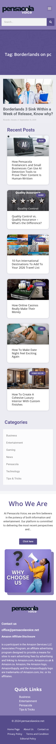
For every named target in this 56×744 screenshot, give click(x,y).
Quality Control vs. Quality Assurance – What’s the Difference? (27, 219)
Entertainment (14, 442)
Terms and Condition (37, 733)
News (9, 457)
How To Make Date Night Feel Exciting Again (24, 353)
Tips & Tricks (13, 478)
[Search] (50, 22)
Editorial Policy (28, 738)
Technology (13, 471)
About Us (28, 729)
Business (11, 435)
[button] (49, 8)
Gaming (10, 449)
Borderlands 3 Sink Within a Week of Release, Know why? (28, 111)
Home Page (13, 729)
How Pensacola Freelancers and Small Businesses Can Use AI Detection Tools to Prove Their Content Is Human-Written (27, 170)
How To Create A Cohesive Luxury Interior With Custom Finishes (26, 399)
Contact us (43, 729)
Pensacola (12, 464)
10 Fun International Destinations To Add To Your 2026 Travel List (27, 264)
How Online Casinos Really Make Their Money (25, 308)
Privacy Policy (14, 733)
